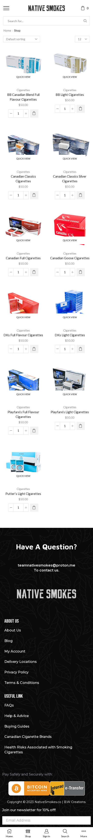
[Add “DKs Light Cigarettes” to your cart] (81, 349)
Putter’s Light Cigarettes (23, 494)
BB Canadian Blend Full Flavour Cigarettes (23, 97)
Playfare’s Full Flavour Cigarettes (23, 414)
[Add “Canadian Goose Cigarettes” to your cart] (81, 272)
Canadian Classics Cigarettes (23, 178)
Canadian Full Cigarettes (23, 258)
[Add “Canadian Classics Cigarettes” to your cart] (34, 195)
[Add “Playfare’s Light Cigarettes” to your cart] (81, 426)
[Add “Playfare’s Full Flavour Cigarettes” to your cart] (34, 431)
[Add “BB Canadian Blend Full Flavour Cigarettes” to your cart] (34, 113)
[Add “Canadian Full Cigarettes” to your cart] (34, 272)
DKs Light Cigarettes (70, 335)
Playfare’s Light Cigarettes (70, 412)
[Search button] (85, 21)
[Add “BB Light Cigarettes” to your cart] (81, 109)
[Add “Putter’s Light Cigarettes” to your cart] (34, 508)
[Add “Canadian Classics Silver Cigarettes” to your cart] (81, 195)
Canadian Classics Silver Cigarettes (70, 178)
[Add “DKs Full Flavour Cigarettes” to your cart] (34, 349)
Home (7, 30)
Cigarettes (23, 90)
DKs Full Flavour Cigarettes (23, 335)
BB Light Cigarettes (70, 95)
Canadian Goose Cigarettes (70, 258)
